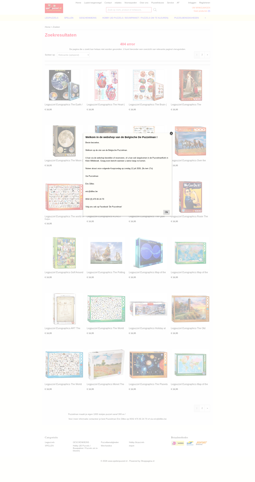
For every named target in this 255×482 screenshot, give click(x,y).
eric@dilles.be (91, 191)
